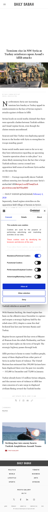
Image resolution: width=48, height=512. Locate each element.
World (12, 474)
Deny (24, 300)
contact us (33, 506)
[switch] (38, 263)
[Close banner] (44, 211)
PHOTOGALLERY (13, 450)
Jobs (5, 506)
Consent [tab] (8, 217)
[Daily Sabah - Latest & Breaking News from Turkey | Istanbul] (24, 4)
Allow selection (24, 293)
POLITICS (12, 470)
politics (5, 411)
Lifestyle (12, 478)
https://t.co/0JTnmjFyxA (27, 184)
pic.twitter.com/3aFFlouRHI (15, 187)
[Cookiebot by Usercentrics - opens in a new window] (30, 210)
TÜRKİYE (35, 470)
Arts (36, 478)
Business (36, 474)
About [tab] (39, 217)
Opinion (36, 482)
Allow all (24, 286)
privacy (13, 506)
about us (23, 506)
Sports (12, 482)
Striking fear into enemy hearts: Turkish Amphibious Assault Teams (23, 444)
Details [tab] (24, 217)
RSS (43, 506)
